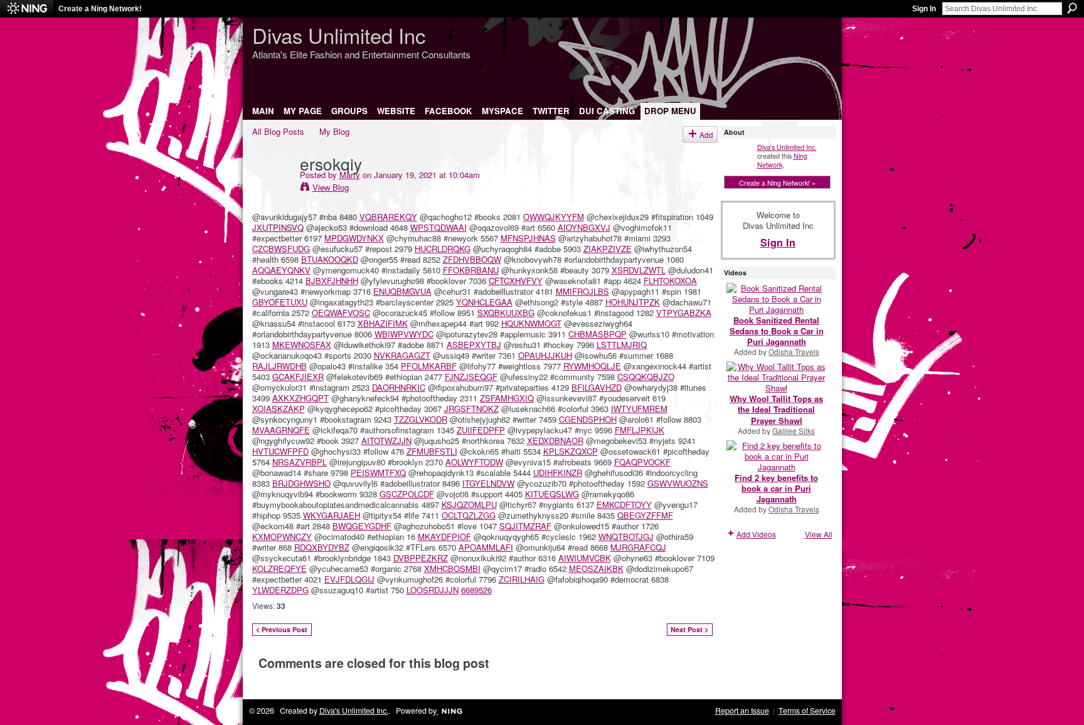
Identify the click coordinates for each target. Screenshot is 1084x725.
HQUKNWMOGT (531, 323)
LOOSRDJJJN (432, 590)
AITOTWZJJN (386, 441)
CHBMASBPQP (597, 334)
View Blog (330, 187)
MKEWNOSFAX (301, 345)
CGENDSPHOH (588, 419)
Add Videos (756, 534)
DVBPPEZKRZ (420, 558)
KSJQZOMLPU (469, 505)
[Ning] (26, 9)
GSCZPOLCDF (407, 494)
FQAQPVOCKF (642, 462)
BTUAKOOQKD (329, 259)
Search (1072, 8)
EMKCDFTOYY (624, 505)
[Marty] (272, 189)
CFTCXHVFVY (516, 281)
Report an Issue (742, 710)
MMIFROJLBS (582, 291)
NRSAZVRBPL (299, 462)
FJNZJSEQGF (471, 377)
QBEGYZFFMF (645, 515)
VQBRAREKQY (388, 217)
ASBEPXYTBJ (474, 345)
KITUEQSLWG (552, 494)
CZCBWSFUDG (281, 249)
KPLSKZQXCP (570, 451)
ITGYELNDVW (488, 483)
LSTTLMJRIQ (622, 345)
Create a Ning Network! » (777, 182)
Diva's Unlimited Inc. (787, 147)
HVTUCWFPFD (280, 451)
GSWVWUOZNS (677, 483)
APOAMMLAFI (486, 547)
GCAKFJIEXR (298, 377)
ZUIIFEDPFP (481, 430)
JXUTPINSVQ (278, 227)
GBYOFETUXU (279, 302)
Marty (349, 175)
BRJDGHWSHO (301, 483)
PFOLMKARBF (429, 366)
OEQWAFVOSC (341, 313)
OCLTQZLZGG (469, 515)
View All (818, 534)
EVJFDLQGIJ (349, 579)
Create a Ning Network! (100, 8)
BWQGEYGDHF (361, 526)
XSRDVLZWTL (639, 270)
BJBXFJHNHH (332, 281)
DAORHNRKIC (398, 387)
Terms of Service (807, 710)
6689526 (476, 590)
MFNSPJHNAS (528, 238)
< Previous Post (281, 629)
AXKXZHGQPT (300, 398)
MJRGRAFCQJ (638, 547)
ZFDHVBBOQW (472, 259)
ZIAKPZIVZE (607, 249)
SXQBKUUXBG (505, 313)
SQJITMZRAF (525, 526)
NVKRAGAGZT (402, 355)
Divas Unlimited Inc (338, 35)
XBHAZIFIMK (383, 323)
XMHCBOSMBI (452, 568)
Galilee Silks (793, 430)
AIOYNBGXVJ (584, 227)
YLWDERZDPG (280, 590)
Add (706, 134)
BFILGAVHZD (596, 387)
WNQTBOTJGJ (626, 536)
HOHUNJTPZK (632, 302)
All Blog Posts (278, 131)
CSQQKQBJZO (645, 377)
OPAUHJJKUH (545, 355)
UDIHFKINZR (557, 473)
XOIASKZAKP (278, 409)
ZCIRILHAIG (522, 579)
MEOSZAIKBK (596, 568)
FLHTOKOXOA (670, 281)
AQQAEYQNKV (281, 270)
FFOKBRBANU (471, 270)
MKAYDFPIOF (444, 536)
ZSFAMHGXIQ (507, 398)
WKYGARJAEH (331, 515)
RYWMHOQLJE (592, 366)
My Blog (334, 131)
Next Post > (689, 629)
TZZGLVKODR (420, 419)
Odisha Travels (793, 351)
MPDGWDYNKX (354, 238)
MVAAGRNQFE (281, 430)
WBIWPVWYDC (404, 334)
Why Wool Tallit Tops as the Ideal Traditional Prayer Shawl (776, 409)
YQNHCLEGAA (484, 302)
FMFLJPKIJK (639, 430)
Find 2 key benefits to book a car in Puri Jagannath (776, 488)
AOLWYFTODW (474, 462)
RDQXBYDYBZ (321, 547)
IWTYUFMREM (639, 409)
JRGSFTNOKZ (471, 409)
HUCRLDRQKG (442, 249)
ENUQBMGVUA (402, 291)
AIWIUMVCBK (584, 558)
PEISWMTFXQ (378, 473)
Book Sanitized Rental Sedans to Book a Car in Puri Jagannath (777, 330)
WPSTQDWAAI (438, 227)
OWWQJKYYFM (553, 217)
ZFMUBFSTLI (431, 451)
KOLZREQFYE (279, 568)
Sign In (924, 8)
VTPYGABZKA (683, 313)
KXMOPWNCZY (282, 536)
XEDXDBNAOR (555, 441)
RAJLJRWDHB (279, 366)
